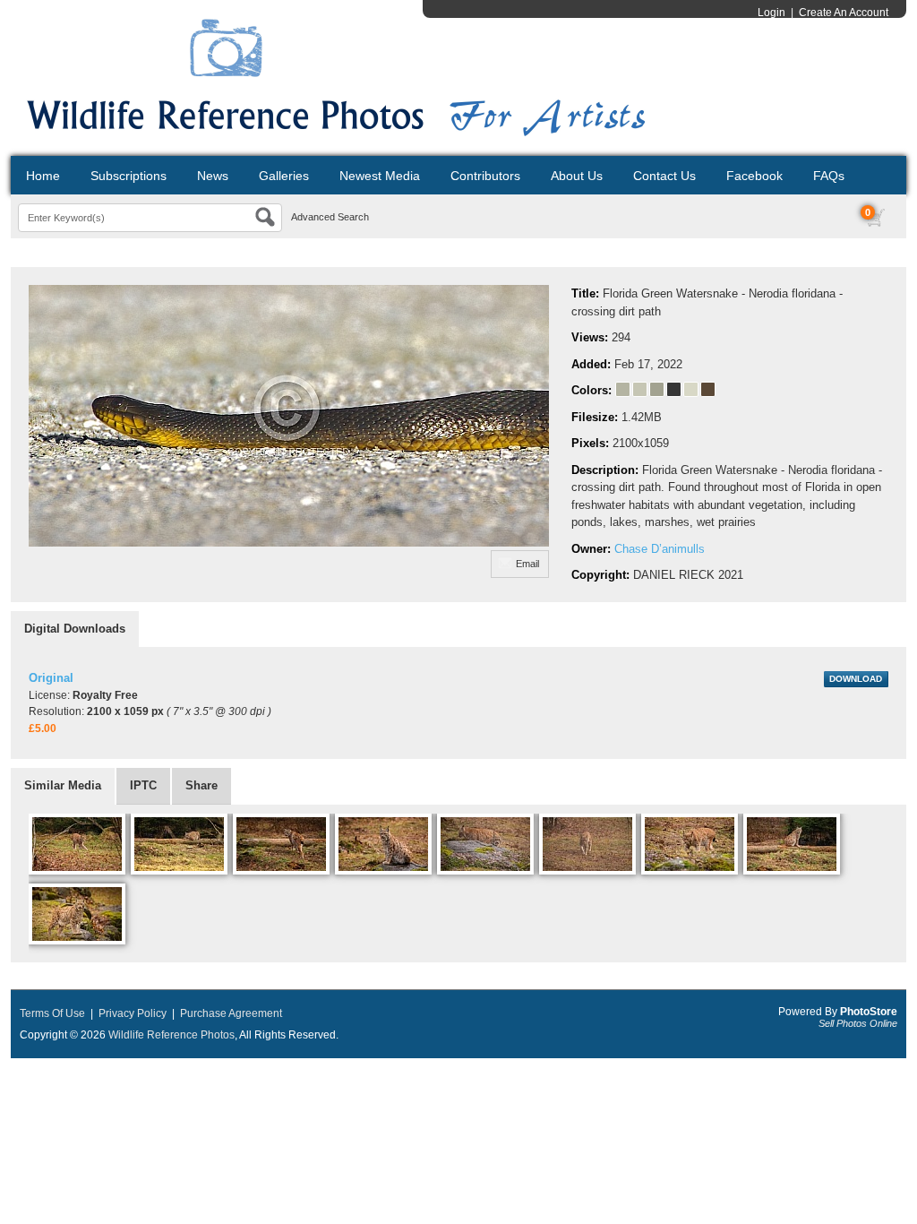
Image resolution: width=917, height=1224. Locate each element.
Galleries (284, 175)
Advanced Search (330, 216)
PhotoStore (868, 1011)
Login (771, 12)
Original (51, 678)
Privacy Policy (133, 1013)
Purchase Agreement (231, 1013)
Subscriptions (128, 175)
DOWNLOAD (855, 679)
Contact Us (664, 175)
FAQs (828, 175)
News (212, 175)
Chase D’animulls (659, 549)
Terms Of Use (52, 1013)
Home (43, 175)
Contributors (485, 175)
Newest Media (379, 175)
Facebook (754, 175)
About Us (577, 175)
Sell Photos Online (857, 1023)
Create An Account (843, 12)
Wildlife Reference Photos (171, 1035)
